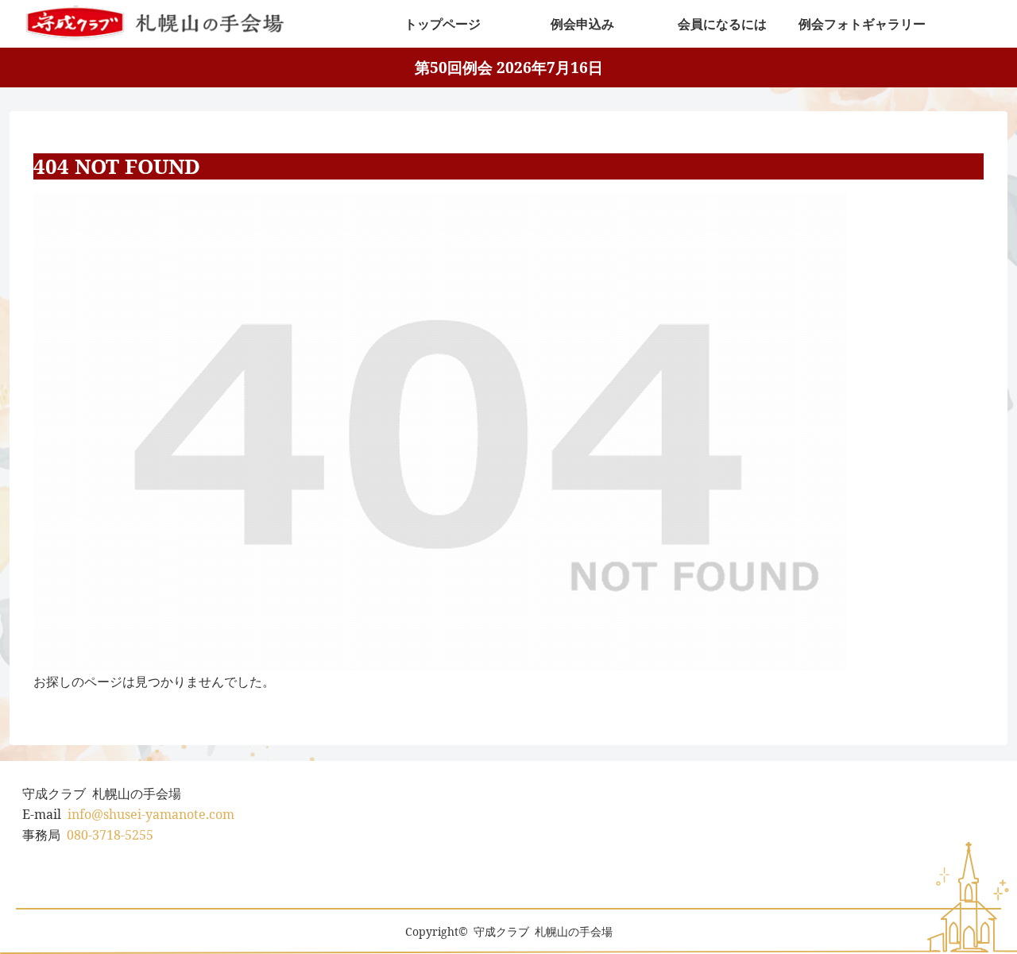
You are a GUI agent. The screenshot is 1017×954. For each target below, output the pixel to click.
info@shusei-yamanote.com (151, 814)
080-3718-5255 (110, 835)
